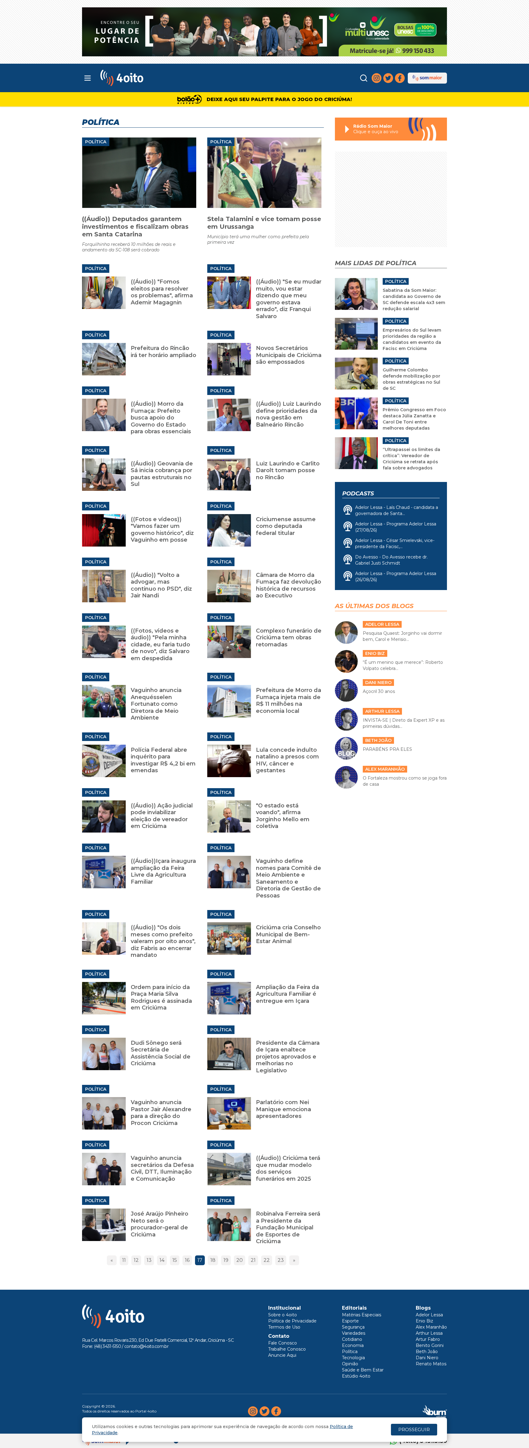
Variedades (353, 1333)
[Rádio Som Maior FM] (427, 78)
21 (253, 1260)
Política (95, 142)
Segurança (353, 1327)
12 (136, 1260)
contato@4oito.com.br (146, 1346)
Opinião (350, 1364)
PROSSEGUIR (414, 1429)
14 (161, 1260)
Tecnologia (353, 1357)
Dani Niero (427, 1357)
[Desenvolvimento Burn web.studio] (435, 1411)
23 (281, 1260)
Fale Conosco (282, 1343)
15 (174, 1260)
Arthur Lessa (429, 1333)
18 (213, 1260)
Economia (353, 1345)
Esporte (350, 1321)
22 (267, 1260)
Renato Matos (431, 1364)
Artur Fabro (428, 1339)
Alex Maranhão (431, 1327)
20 (239, 1260)
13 (149, 1260)
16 (187, 1260)
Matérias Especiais (361, 1315)
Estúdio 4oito (356, 1376)
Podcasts (358, 493)
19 (225, 1260)
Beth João (427, 1351)
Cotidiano (352, 1339)
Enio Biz (424, 1321)
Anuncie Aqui (282, 1355)
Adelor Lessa (429, 1315)
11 (124, 1260)
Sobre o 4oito (282, 1315)
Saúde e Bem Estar (363, 1370)
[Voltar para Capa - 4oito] (148, 78)
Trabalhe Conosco (287, 1349)
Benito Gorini (430, 1345)
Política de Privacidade (292, 1321)
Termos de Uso (284, 1327)
